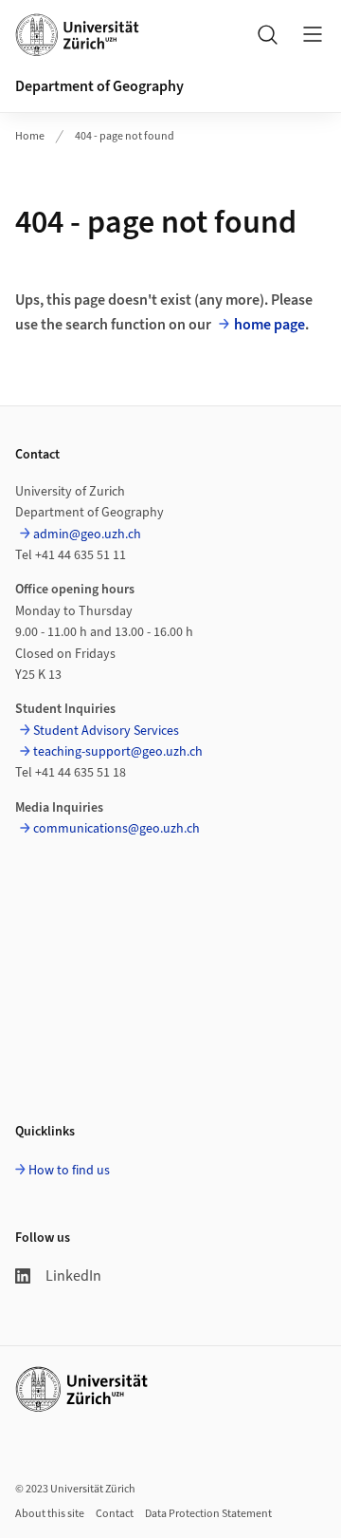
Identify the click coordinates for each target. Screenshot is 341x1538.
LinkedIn (73, 1276)
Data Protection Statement (208, 1514)
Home (30, 136)
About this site (49, 1514)
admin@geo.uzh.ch (87, 534)
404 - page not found (124, 136)
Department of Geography (99, 86)
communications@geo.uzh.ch (116, 828)
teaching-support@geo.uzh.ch (118, 751)
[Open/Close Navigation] (312, 34)
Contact (115, 1514)
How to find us (69, 1170)
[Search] (267, 34)
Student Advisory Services (106, 731)
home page (269, 324)
